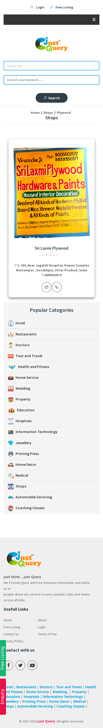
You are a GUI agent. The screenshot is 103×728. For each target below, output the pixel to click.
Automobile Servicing (34, 496)
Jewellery (23, 442)
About (42, 620)
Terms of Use (47, 634)
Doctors (22, 344)
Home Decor (26, 464)
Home (35, 112)
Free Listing (12, 627)
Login (42, 627)
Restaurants (26, 334)
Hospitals (24, 420)
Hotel (20, 323)
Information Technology (36, 431)
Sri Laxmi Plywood (51, 248)
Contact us (11, 634)
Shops (48, 112)
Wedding (23, 388)
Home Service (27, 377)
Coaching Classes (30, 507)
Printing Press (27, 453)
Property (23, 399)
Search (54, 97)
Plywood (64, 112)
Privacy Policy (13, 641)
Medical (22, 475)
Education (25, 409)
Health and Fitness (33, 366)
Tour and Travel (29, 355)
